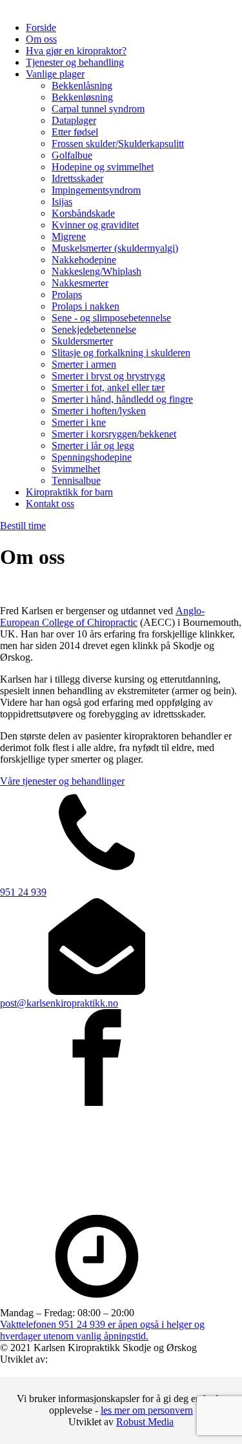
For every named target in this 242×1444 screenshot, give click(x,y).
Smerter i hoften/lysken (99, 410)
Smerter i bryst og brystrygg (108, 375)
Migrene (69, 236)
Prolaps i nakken (85, 306)
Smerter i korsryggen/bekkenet (114, 433)
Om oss (41, 39)
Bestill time (23, 525)
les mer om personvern (147, 1410)
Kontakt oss (50, 503)
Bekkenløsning (82, 97)
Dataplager (74, 120)
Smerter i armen (84, 364)
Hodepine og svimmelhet (103, 166)
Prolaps (67, 294)
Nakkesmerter (80, 282)
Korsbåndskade (83, 213)
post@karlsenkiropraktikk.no (59, 1003)
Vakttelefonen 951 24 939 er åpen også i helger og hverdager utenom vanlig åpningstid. (102, 1330)
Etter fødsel (75, 131)
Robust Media (145, 1421)
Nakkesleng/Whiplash (96, 271)
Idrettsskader (77, 178)
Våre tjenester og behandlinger (62, 781)
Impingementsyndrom (96, 190)
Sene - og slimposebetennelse (111, 317)
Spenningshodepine (92, 457)
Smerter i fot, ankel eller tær (108, 387)
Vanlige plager (55, 73)
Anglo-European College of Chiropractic (102, 616)
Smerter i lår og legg (93, 445)
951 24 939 (23, 892)
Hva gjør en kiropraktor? (76, 50)
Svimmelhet (76, 468)
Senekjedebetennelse (94, 329)
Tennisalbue (76, 480)
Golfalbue (72, 155)
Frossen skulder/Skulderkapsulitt (118, 143)
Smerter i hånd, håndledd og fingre (122, 399)
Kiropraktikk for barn (69, 491)
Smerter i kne (79, 422)
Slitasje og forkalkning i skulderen (121, 352)
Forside (41, 27)
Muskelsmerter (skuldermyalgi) (115, 248)
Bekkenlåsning (82, 85)
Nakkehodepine (84, 259)
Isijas (62, 201)
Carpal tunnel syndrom (98, 108)
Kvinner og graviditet (95, 224)
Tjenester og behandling (75, 62)
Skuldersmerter (82, 341)
